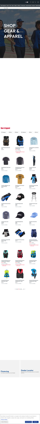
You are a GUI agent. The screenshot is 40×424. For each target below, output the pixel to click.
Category (4, 132)
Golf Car (19, 5)
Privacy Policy (4, 419)
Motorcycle (23, 5)
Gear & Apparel (3, 5)
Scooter (33, 5)
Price (11, 132)
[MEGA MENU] (38, 2)
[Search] (31, 2)
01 (16, 289)
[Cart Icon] (35, 2)
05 (21, 289)
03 (18, 289)
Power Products (28, 5)
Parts (8, 5)
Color (37, 132)
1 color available (18, 150)
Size (31, 132)
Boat (13, 5)
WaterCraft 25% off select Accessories (20, 152)
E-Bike (15, 5)
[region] (20, 419)
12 (23, 289)
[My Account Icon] (33, 2)
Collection (24, 132)
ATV (10, 5)
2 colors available (18, 206)
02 (17, 289)
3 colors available (32, 150)
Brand (17, 132)
